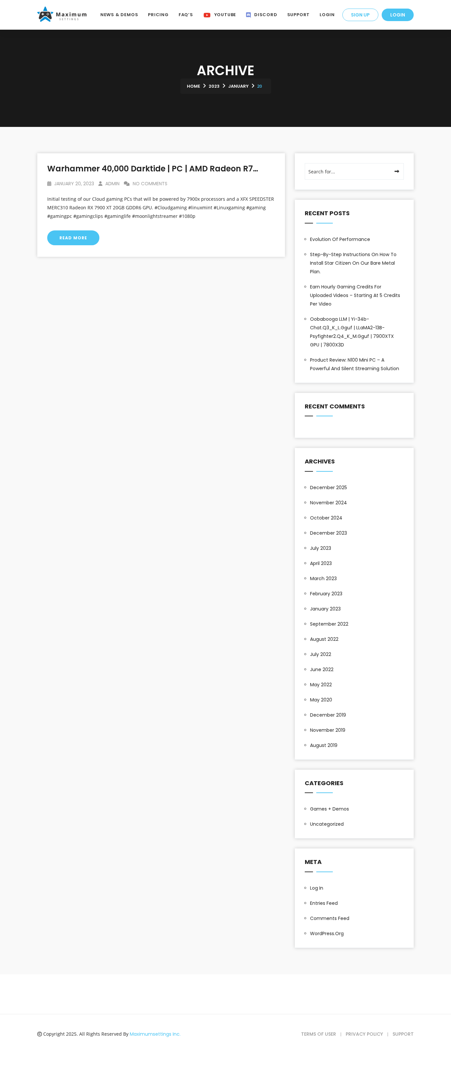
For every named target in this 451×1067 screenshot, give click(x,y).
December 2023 (328, 533)
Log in (316, 888)
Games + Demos (329, 809)
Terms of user (318, 1034)
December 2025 (328, 487)
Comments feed (329, 918)
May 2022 (321, 684)
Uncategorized (327, 824)
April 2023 (321, 563)
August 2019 (323, 745)
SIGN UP (360, 15)
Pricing (158, 15)
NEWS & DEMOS (119, 15)
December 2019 (328, 715)
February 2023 (326, 593)
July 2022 (320, 654)
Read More (73, 238)
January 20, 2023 (73, 183)
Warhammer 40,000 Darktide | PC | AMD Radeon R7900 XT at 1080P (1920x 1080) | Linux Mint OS (236, 168)
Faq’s (186, 15)
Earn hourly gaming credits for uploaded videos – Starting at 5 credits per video (355, 295)
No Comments (149, 183)
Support (298, 15)
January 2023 (325, 609)
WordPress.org (327, 933)
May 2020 (321, 700)
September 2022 (329, 624)
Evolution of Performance (340, 239)
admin (112, 183)
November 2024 (328, 502)
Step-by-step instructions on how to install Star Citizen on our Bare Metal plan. (353, 263)
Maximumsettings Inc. (155, 1034)
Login (397, 15)
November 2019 (327, 730)
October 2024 (326, 518)
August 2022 (324, 639)
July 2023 (320, 548)
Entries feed (324, 903)
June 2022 (321, 669)
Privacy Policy (364, 1034)
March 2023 (323, 578)
